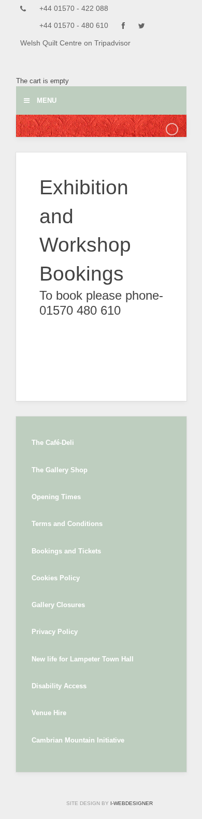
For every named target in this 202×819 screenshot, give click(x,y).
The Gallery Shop (60, 470)
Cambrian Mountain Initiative (78, 740)
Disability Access (59, 686)
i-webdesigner (131, 803)
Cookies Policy (56, 578)
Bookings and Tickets (66, 551)
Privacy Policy (55, 632)
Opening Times (56, 497)
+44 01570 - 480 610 (73, 25)
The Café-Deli (53, 442)
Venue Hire (49, 713)
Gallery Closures (58, 605)
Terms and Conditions (67, 524)
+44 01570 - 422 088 (73, 8)
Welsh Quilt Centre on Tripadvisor (75, 43)
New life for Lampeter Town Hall (83, 659)
